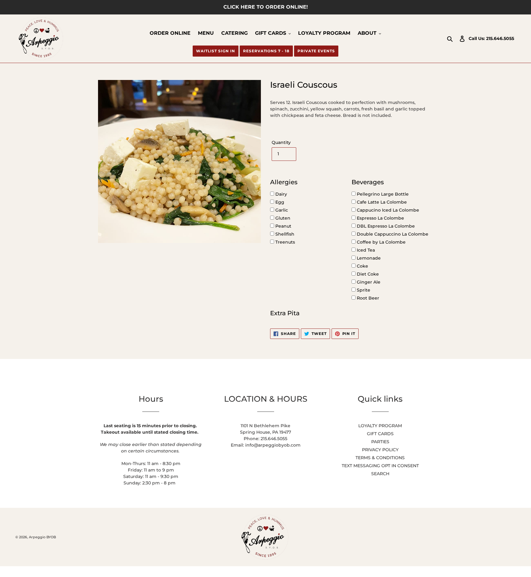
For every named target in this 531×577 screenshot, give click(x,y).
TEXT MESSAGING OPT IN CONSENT (380, 465)
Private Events (316, 51)
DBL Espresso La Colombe (385, 226)
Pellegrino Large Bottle (382, 194)
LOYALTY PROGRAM (380, 425)
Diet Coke (367, 274)
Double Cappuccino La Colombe (392, 234)
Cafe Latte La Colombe (381, 202)
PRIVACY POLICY (380, 449)
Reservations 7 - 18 (266, 51)
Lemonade (368, 258)
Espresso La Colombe (380, 218)
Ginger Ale (368, 282)
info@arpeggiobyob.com (273, 445)
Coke (362, 266)
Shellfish (284, 234)
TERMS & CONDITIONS (380, 457)
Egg (279, 202)
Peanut (282, 226)
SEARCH (380, 473)
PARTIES (380, 441)
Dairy (280, 194)
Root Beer (367, 298)
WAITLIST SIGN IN (215, 51)
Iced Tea (365, 250)
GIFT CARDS (380, 433)
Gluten (282, 218)
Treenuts (284, 242)
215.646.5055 (500, 38)
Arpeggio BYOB (42, 537)
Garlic (281, 210)
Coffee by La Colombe (381, 242)
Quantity (281, 142)
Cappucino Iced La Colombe (387, 210)
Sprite (363, 290)
